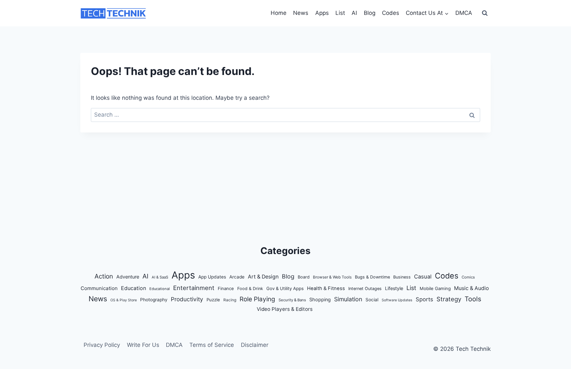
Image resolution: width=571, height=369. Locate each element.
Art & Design (263, 277)
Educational (159, 288)
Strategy (449, 299)
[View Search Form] (485, 13)
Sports (424, 299)
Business (402, 277)
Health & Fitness (326, 288)
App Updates (212, 276)
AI (354, 13)
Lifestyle (394, 288)
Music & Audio (471, 288)
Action (104, 276)
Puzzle (213, 299)
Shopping (320, 299)
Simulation (348, 299)
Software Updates (397, 300)
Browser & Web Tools (332, 277)
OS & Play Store (123, 300)
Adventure (127, 276)
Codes (390, 13)
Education (133, 288)
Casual (423, 276)
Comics (468, 277)
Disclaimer (254, 345)
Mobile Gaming (435, 288)
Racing (229, 300)
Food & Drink (250, 288)
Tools (473, 299)
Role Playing (257, 299)
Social (371, 299)
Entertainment (193, 287)
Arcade (237, 276)
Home (278, 13)
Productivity (187, 299)
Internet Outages (365, 288)
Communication (99, 288)
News (300, 13)
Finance (226, 288)
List (340, 13)
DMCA (463, 13)
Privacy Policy (102, 345)
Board (304, 277)
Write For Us (143, 345)
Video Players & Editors (285, 309)
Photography (154, 299)
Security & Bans (292, 300)
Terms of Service (211, 345)
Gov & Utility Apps (285, 288)
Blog (369, 13)
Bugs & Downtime (372, 277)
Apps (322, 13)
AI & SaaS (160, 277)
